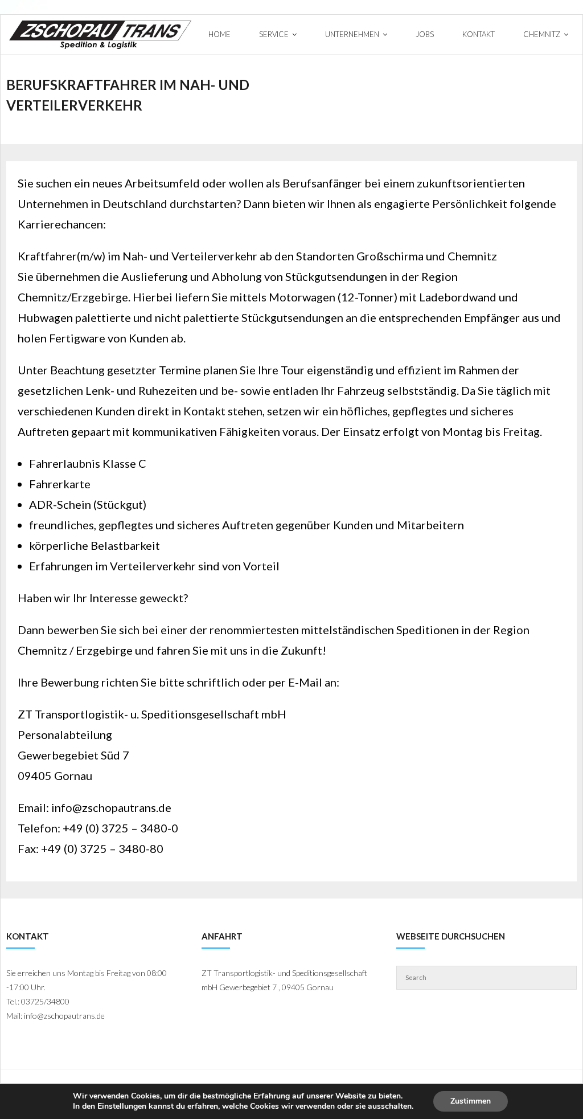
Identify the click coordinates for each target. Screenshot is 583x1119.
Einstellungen (121, 1106)
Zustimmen (470, 1101)
